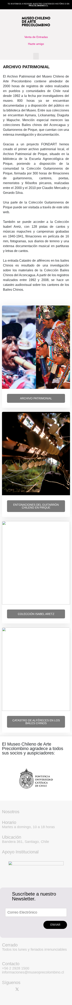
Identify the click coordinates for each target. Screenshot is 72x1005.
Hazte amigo (36, 43)
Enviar (55, 924)
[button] (36, 56)
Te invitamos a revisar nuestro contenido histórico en (39, 5)
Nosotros (10, 811)
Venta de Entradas (36, 37)
